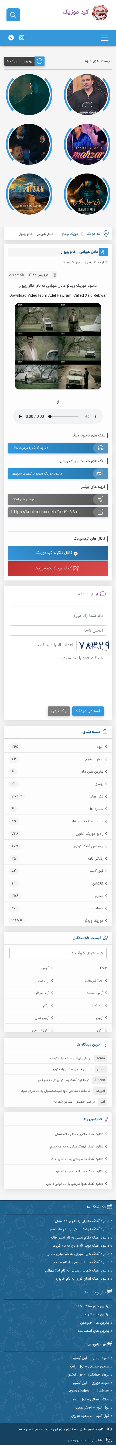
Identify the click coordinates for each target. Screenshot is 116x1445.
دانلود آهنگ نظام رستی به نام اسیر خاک (77, 1159)
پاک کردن (58, 711)
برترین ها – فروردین (94, 1323)
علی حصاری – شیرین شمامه (72, 1101)
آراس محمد (95, 993)
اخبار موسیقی (93, 759)
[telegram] (11, 38)
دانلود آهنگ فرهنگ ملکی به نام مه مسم (76, 1146)
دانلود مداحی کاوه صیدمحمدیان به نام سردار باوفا (54, 1091)
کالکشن (97, 883)
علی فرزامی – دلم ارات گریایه (68, 1058)
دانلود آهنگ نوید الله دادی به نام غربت (78, 1171)
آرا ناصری (42, 980)
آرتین (99, 1018)
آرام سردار (42, 993)
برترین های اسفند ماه (93, 1331)
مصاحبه (97, 908)
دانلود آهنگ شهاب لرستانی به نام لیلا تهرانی (77, 1270)
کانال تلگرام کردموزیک (54, 553)
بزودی (98, 784)
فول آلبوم (96, 871)
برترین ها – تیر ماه (95, 1314)
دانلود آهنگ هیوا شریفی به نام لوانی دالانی (74, 1184)
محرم (99, 896)
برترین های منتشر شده (92, 1306)
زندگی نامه (95, 859)
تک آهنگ (96, 796)
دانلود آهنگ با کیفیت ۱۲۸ (30, 448)
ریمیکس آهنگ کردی (88, 846)
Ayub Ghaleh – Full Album (89, 1391)
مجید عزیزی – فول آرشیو (91, 1383)
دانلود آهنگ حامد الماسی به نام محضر (80, 1262)
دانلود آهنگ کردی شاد (87, 821)
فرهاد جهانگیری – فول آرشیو (88, 1374)
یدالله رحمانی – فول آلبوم (91, 1399)
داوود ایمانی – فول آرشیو (91, 1358)
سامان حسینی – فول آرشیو (89, 1366)
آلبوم (100, 747)
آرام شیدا (97, 1005)
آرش (100, 1030)
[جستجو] (13, 15)
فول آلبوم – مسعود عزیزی (90, 1416)
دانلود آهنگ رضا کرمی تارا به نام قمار (62, 1080)
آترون (45, 968)
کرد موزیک (93, 233)
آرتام (46, 1005)
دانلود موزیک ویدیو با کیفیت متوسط (37, 473)
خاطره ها (96, 809)
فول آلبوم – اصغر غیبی (92, 1407)
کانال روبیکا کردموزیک (54, 568)
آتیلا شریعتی (94, 980)
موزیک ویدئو (93, 921)
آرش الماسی (40, 1030)
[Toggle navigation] (105, 38)
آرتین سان (42, 1018)
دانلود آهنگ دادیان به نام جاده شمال (79, 1134)
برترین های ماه (92, 772)
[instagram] (21, 38)
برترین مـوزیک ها (19, 61)
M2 (104, 968)
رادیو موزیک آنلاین (89, 834)
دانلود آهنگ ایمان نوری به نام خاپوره (82, 1279)
